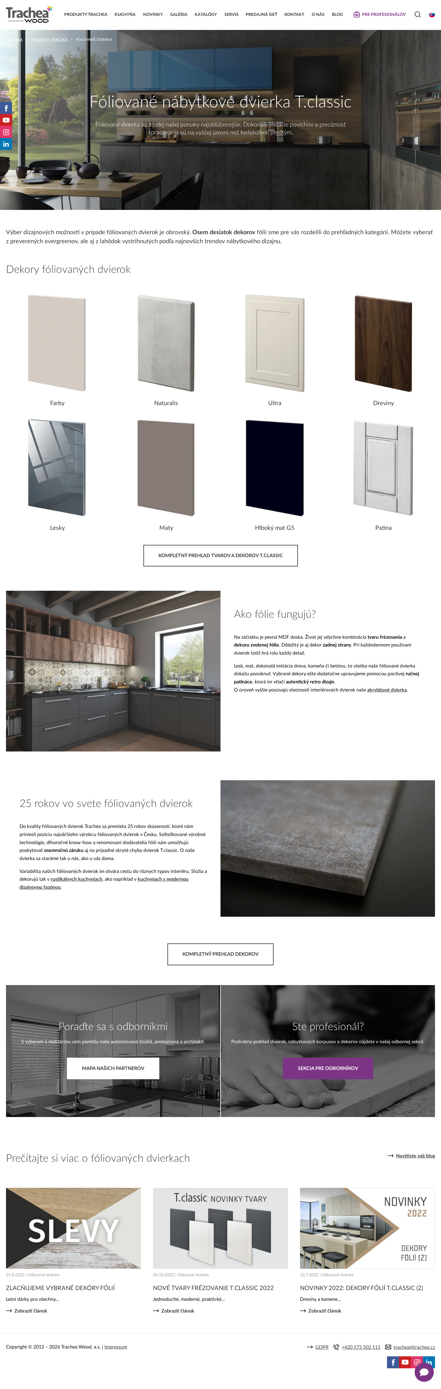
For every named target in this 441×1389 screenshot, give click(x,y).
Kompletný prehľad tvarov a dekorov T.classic (220, 555)
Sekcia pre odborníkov (328, 1068)
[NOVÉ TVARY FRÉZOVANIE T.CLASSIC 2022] (220, 1228)
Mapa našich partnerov (113, 1068)
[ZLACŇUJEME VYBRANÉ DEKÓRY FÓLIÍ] (73, 1228)
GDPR (321, 1347)
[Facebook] (6, 108)
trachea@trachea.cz (414, 1347)
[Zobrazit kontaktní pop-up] (424, 1372)
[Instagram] (6, 132)
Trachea (14, 39)
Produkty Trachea (49, 39)
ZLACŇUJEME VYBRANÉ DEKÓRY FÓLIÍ (60, 1288)
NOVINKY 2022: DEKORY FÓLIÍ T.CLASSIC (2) (361, 1288)
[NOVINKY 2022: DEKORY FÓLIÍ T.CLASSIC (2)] (367, 1228)
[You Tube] (6, 120)
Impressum (115, 1347)
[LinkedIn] (6, 144)
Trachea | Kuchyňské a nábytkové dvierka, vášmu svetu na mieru (29, 14)
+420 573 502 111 (361, 1347)
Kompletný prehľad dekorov (220, 954)
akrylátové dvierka (387, 690)
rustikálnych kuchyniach (76, 879)
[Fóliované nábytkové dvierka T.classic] (113, 750)
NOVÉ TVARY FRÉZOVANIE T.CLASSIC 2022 (213, 1288)
